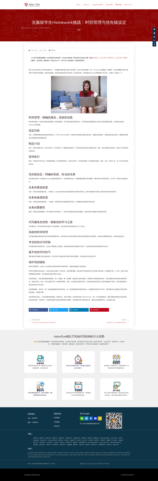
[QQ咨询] (154, 33)
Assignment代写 (97, 5)
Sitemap (107, 463)
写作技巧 (53, 50)
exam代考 (118, 58)
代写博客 (57, 418)
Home (78, 5)
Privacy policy (89, 463)
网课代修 (118, 5)
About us (86, 5)
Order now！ (128, 5)
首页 (22, 28)
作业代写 (95, 58)
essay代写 (103, 58)
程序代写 (111, 58)
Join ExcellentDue (99, 463)
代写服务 (57, 422)
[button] (38, 310)
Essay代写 (109, 5)
